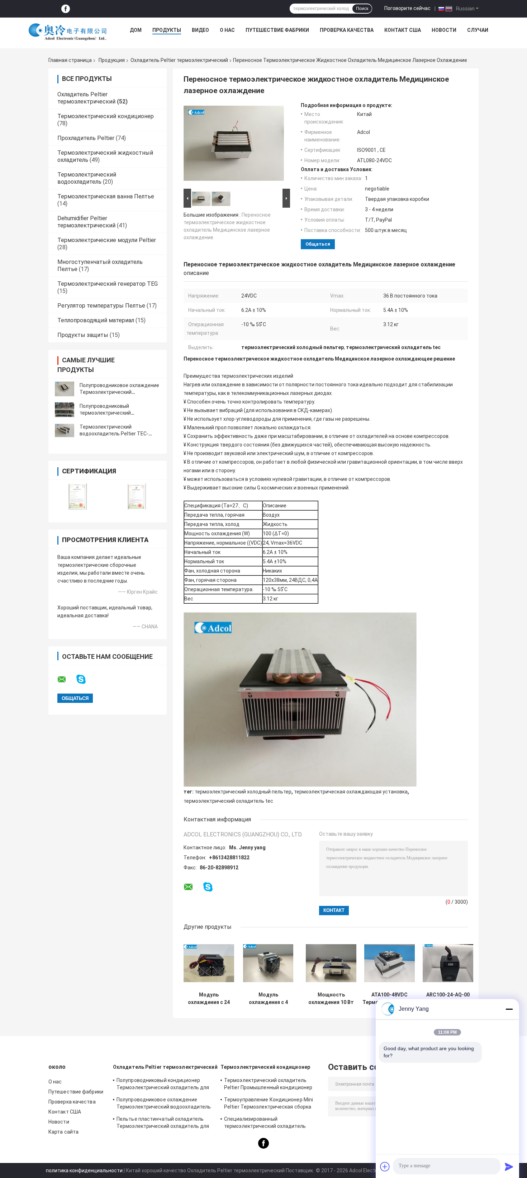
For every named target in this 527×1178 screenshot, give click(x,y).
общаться (317, 244)
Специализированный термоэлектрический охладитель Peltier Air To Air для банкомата (265, 1123)
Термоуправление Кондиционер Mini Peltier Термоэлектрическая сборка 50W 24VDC (268, 1104)
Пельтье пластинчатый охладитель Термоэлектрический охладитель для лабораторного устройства (163, 1123)
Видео (200, 30)
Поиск (362, 8)
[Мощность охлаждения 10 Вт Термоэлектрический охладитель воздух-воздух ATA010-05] (331, 963)
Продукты (166, 30)
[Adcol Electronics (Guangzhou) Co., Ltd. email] (66, 679)
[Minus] (509, 1009)
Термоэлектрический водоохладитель (86, 178)
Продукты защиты (82, 335)
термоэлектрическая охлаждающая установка (351, 792)
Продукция (112, 60)
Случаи (477, 30)
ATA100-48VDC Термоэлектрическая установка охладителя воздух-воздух (389, 998)
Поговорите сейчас (407, 8)
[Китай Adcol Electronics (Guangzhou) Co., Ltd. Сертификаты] (78, 496)
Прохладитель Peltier (85, 138)
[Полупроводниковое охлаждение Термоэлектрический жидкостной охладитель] (64, 388)
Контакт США (402, 30)
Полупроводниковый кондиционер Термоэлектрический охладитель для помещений (163, 1084)
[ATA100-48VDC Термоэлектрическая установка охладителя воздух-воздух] (389, 963)
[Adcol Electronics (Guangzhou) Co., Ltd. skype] (85, 679)
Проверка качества (347, 30)
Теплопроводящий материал (95, 320)
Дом (136, 30)
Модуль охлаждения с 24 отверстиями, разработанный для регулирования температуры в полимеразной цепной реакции (209, 998)
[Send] (509, 1166)
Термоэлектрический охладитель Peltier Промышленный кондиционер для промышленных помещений (268, 1084)
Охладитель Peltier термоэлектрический (179, 60)
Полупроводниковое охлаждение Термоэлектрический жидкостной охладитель (119, 392)
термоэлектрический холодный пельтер (243, 792)
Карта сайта (63, 1132)
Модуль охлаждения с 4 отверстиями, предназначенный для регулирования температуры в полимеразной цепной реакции (268, 998)
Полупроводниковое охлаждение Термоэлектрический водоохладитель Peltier (164, 1104)
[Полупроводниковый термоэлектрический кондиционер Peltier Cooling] (64, 409)
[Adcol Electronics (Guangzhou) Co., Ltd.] (67, 32)
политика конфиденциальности (84, 1170)
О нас (227, 30)
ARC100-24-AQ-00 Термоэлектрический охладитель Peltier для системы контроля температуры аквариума (448, 998)
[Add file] (385, 1166)
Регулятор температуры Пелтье (101, 305)
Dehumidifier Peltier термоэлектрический (86, 222)
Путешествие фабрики (277, 30)
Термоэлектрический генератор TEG (107, 283)
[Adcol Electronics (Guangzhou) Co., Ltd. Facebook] (65, 8)
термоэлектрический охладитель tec (228, 801)
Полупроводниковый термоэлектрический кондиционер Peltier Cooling (113, 413)
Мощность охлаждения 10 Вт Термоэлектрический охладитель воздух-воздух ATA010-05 (331, 998)
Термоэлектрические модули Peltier (106, 240)
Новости (444, 30)
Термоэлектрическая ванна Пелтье (105, 196)
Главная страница (70, 60)
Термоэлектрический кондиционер (105, 116)
